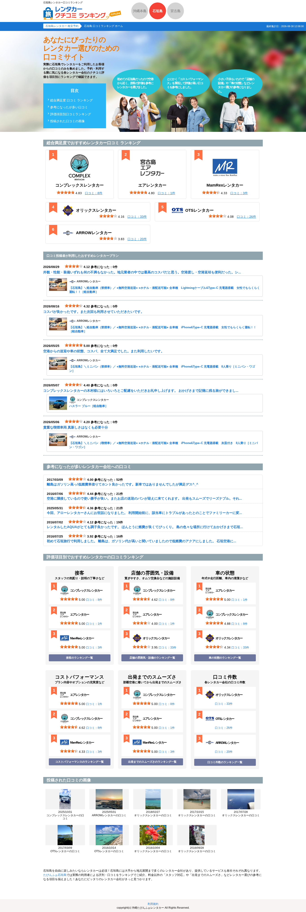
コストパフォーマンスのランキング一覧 (79, 761)
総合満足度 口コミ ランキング (71, 100)
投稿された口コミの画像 (67, 121)
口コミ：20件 (224, 751)
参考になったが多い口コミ (69, 107)
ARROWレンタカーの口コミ (109, 813)
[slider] (66, 192)
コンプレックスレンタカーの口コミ (65, 815)
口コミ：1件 (94, 623)
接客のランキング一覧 (79, 657)
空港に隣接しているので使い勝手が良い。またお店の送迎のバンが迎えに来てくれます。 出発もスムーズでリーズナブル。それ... (144, 498)
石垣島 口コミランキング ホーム (103, 26)
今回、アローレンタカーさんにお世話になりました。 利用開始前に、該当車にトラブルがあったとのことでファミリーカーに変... (144, 513)
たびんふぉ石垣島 (55, 875)
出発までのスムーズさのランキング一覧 (152, 761)
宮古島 (175, 11)
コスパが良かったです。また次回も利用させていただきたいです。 (93, 311)
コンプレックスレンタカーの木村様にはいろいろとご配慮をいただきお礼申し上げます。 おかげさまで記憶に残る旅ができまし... (140, 390)
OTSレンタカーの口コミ (65, 849)
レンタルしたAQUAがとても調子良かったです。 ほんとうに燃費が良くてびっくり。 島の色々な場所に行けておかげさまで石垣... (145, 527)
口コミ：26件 (224, 727)
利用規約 (153, 903)
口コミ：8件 (94, 599)
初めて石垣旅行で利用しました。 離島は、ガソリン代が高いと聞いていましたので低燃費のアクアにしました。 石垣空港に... (141, 541)
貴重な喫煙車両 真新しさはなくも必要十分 (75, 427)
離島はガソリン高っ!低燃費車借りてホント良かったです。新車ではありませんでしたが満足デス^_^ (122, 484)
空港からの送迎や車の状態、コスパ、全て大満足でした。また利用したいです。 (103, 351)
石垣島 (158, 11)
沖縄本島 (140, 11)
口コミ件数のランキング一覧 (224, 762)
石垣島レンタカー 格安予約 (61, 26)
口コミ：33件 (167, 647)
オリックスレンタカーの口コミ (153, 813)
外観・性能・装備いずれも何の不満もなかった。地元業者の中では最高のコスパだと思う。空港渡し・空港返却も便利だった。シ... (142, 272)
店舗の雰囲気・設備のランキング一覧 (152, 657)
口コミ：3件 (94, 647)
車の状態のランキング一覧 (225, 657)
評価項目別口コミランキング (70, 114)
